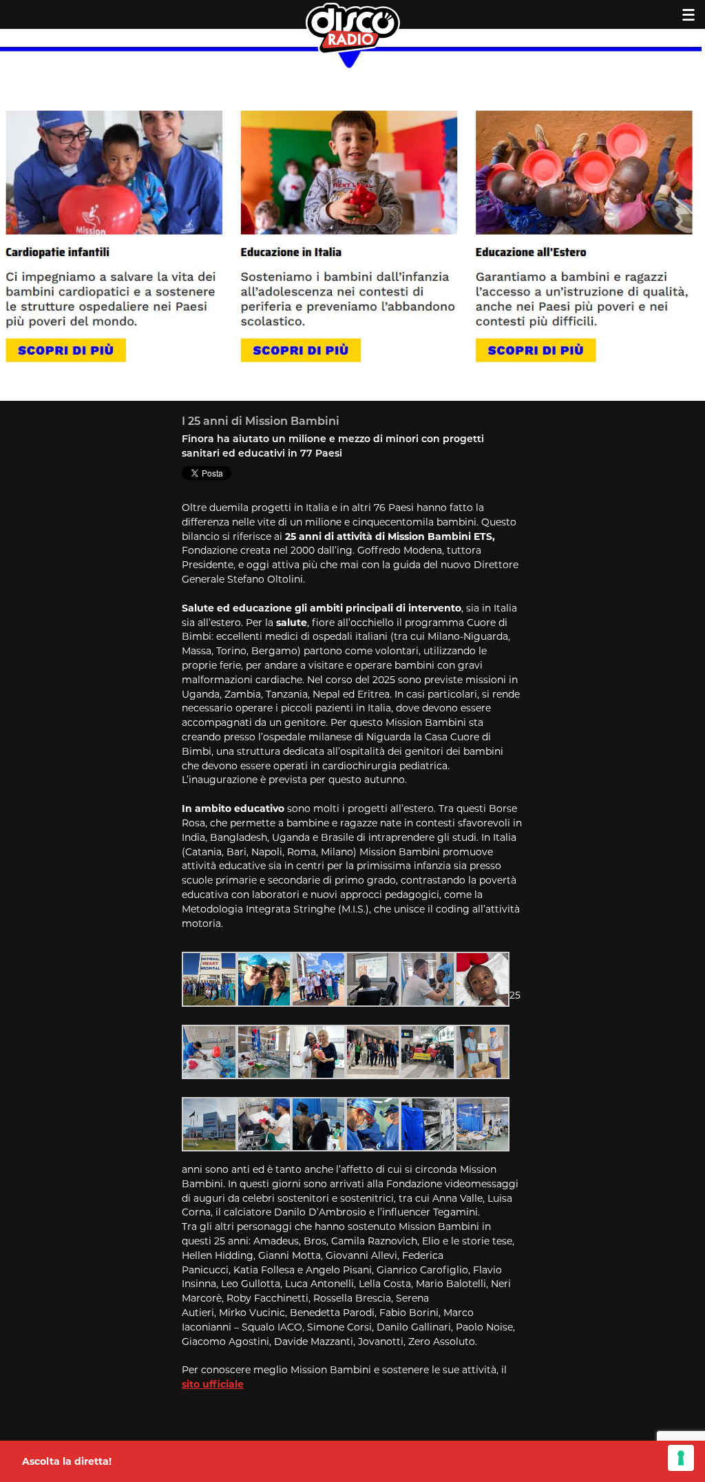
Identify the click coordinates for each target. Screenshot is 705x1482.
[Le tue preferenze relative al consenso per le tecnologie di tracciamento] (681, 1458)
